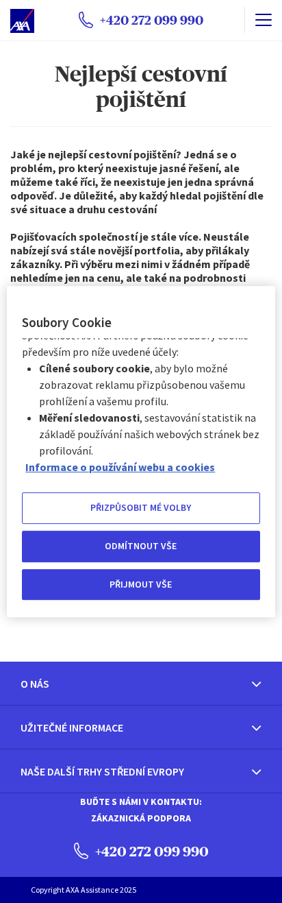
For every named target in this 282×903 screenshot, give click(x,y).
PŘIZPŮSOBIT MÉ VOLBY (140, 508)
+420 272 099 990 (150, 851)
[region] (140, 452)
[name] (263, 20)
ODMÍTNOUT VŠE (141, 546)
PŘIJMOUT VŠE (141, 584)
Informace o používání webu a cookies (120, 467)
